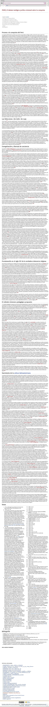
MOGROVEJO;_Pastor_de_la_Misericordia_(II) (12, 668)
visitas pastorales (14, 481)
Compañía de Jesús (24, 254)
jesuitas (44, 263)
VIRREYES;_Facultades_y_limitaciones (10, 667)
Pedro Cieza (13, 525)
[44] (6, 325)
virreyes (9, 474)
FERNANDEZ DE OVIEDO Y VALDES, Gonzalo (11, 686)
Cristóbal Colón (40, 363)
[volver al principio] (47, 705)
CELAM (45, 623)
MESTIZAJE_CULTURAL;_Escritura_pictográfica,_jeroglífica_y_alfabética (17, 671)
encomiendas (33, 322)
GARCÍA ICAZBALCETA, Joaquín (9, 688)
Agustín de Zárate (7, 525)
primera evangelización (7, 156)
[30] (7, 236)
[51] (46, 416)
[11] (19, 99)
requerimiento (44, 67)
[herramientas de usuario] (47, 3)
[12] (27, 100)
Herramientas (47, 6)
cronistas (19, 53)
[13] (13, 103)
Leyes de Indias (10, 396)
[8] (13, 90)
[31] (5, 258)
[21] (41, 181)
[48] (4, 370)
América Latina (17, 352)
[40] (30, 314)
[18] (20, 144)
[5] (42, 53)
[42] (6, 320)
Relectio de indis (17, 618)
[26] (33, 203)
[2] (11, 50)
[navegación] (2, 3)
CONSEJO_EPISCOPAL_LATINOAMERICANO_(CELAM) (13, 674)
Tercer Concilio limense (17, 150)
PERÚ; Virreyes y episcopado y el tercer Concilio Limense (13, 695)
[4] (15, 53)
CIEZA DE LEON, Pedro (7, 680)
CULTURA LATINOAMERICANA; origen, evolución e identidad (14, 684)
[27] (28, 208)
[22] (37, 187)
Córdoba (46, 315)
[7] (5, 88)
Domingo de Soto (31, 197)
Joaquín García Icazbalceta (9, 551)
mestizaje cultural (10, 383)
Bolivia (24, 338)
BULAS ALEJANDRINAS (7, 679)
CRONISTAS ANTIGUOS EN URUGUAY (10, 683)
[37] (45, 305)
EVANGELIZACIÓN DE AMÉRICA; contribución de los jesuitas (14, 685)
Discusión (4, 6)
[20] (14, 167)
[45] (31, 325)
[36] (36, 299)
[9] (5, 95)
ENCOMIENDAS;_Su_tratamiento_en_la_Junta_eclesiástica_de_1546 (16, 672)
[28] (29, 211)
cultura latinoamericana (22, 373)
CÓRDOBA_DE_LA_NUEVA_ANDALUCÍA (11, 673)
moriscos (34, 587)
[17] (46, 140)
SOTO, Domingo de (6, 696)
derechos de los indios (28, 106)
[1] (15, 42)
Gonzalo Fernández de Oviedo (18, 524)
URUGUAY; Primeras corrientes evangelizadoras (12, 697)
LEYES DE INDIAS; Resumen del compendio (11, 691)
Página (2, 6)
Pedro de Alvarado (13, 603)
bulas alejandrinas (25, 105)
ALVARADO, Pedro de (7, 676)
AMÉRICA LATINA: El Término (8, 677)
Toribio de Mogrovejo (11, 148)
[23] (43, 193)
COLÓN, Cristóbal (6, 682)
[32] (5, 267)
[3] (37, 52)
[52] (31, 417)
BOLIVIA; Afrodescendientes (8, 678)
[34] (17, 292)
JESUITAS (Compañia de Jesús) (8, 689)
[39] (18, 311)
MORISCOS (5, 694)
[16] (11, 132)
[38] (43, 306)
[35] (28, 298)
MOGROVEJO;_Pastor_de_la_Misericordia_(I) (12, 670)
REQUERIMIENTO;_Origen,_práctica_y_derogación (13, 665)
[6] (27, 81)
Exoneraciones (27, 705)
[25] (41, 202)
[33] (28, 279)
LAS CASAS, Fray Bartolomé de (8, 690)
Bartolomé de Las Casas (20, 64)
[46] (6, 327)
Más (6, 5)
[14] (16, 107)
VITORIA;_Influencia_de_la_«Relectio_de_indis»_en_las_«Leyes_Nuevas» (18, 666)
